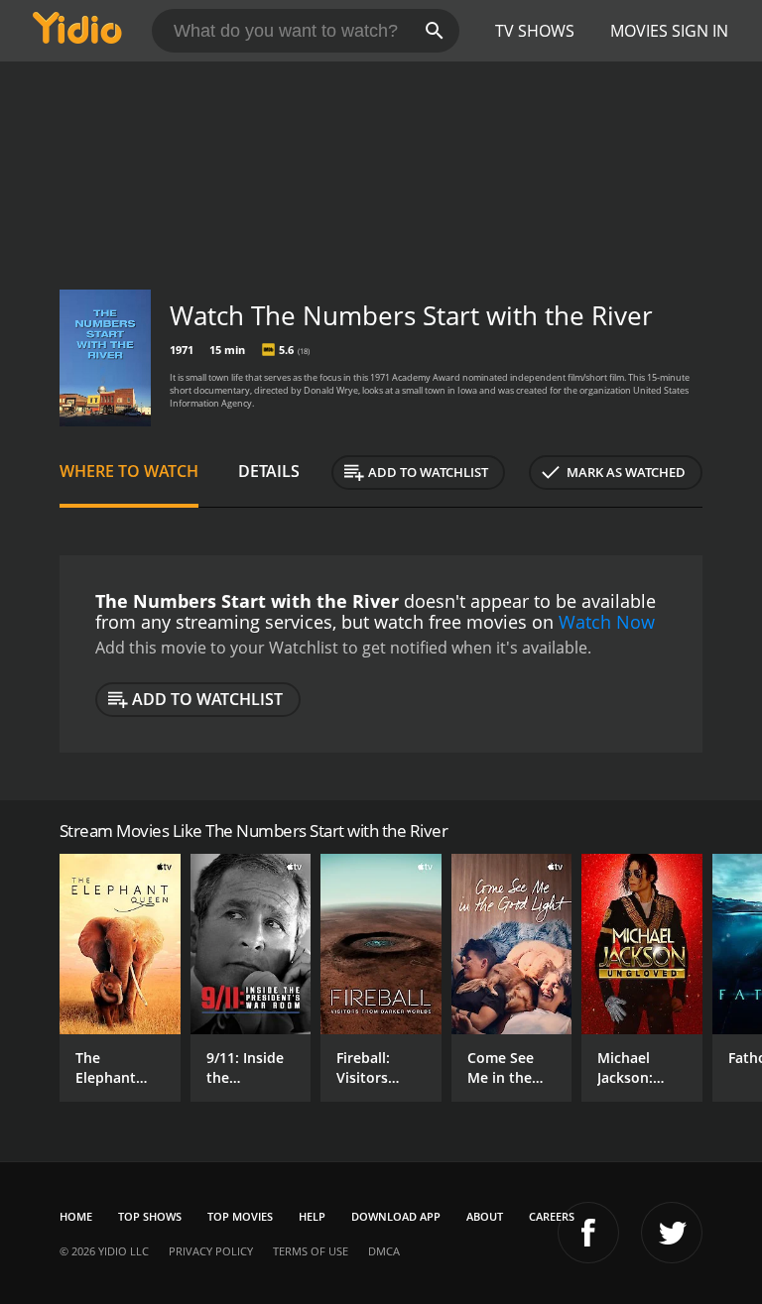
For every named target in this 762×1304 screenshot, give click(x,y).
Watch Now (607, 622)
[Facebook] (588, 1232)
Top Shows (150, 1216)
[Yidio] (77, 30)
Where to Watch (129, 471)
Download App (396, 1216)
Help (312, 1216)
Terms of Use (310, 1251)
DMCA (384, 1251)
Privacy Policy (211, 1251)
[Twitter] (671, 1232)
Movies (639, 31)
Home (76, 1216)
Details (269, 471)
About (484, 1216)
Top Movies (240, 1216)
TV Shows (534, 31)
